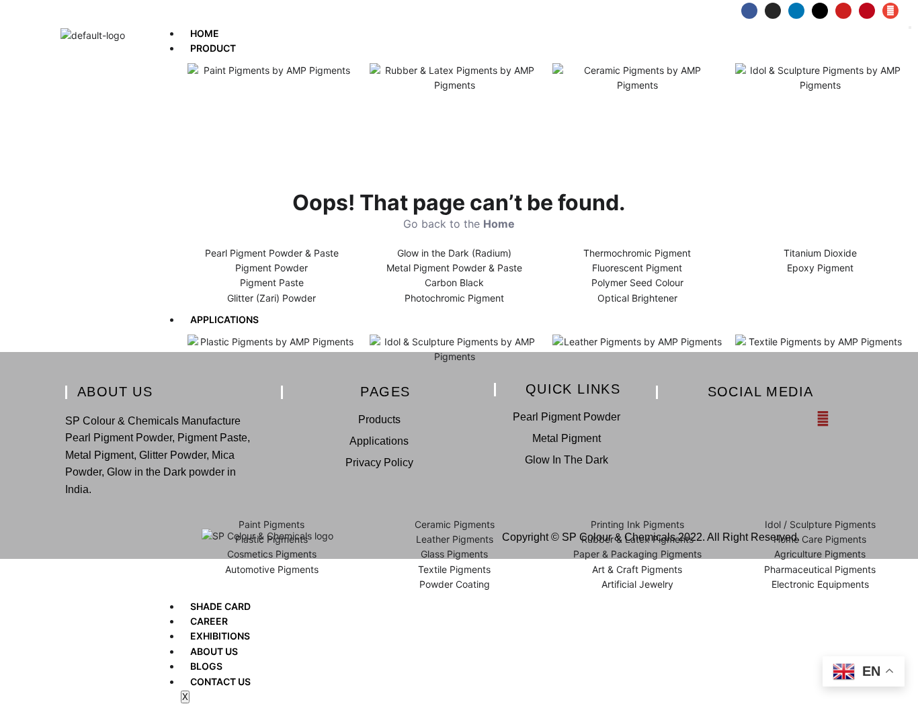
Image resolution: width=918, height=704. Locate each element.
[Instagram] (773, 11)
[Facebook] (749, 11)
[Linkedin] (796, 11)
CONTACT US (220, 681)
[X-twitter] (820, 11)
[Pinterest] (867, 11)
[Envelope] (890, 11)
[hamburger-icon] (910, 27)
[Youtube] (843, 11)
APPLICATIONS (224, 319)
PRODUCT (213, 48)
